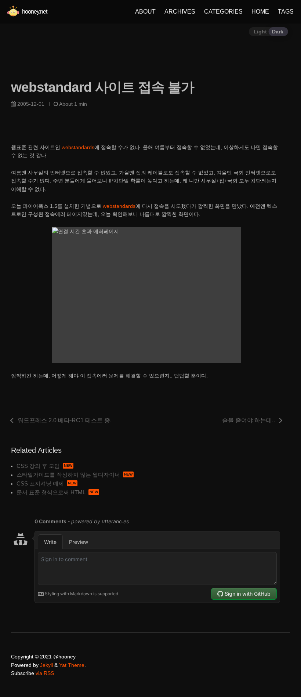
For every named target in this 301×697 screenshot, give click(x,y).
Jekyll (46, 665)
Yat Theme (71, 665)
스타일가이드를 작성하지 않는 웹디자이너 (68, 475)
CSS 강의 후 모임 (38, 466)
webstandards (78, 147)
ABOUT (145, 11)
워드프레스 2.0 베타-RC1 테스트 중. (65, 420)
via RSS (45, 673)
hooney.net (34, 11)
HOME (260, 11)
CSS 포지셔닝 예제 (40, 483)
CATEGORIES (223, 11)
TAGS (286, 11)
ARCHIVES (179, 11)
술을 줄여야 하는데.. (248, 420)
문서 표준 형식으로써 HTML (51, 492)
